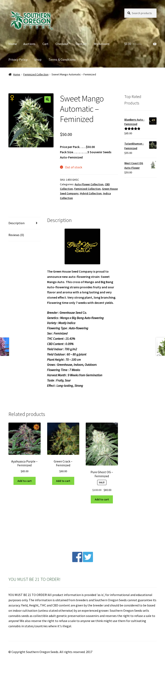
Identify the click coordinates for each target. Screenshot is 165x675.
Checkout (62, 44)
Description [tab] (16, 223)
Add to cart (25, 481)
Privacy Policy (17, 59)
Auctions (29, 44)
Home (12, 44)
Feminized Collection (35, 74)
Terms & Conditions (62, 59)
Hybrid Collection (91, 193)
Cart (45, 44)
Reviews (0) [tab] (16, 235)
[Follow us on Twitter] (88, 561)
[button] (47, 99)
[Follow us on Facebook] (77, 561)
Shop (37, 59)
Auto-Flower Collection (89, 184)
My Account (102, 44)
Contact (81, 44)
